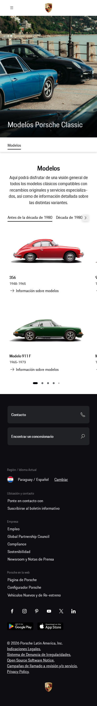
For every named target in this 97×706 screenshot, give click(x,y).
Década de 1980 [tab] (69, 217)
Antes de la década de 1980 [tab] (30, 217)
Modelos (14, 145)
